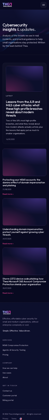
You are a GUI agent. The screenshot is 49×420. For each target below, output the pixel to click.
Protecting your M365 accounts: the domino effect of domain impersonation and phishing (24, 182)
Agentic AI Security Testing (14, 350)
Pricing (5, 354)
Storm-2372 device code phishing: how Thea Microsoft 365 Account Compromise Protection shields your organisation (24, 281)
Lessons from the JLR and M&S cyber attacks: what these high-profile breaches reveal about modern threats (24, 108)
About (5, 377)
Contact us (7, 390)
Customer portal (10, 395)
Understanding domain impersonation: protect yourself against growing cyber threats (23, 232)
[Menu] (43, 5)
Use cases (7, 372)
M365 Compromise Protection (15, 345)
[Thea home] (7, 5)
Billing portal (8, 400)
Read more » (8, 194)
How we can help (10, 368)
